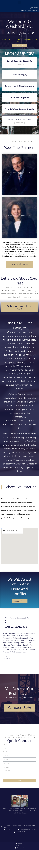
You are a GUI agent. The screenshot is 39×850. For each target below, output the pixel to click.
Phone (5, 759)
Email (5, 752)
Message (6, 767)
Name (5, 744)
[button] (19, 2)
